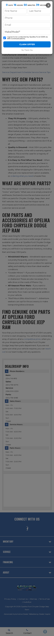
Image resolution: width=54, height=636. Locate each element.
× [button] (48, 5)
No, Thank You (27, 50)
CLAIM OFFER (27, 44)
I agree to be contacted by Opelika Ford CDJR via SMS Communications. (27, 38)
